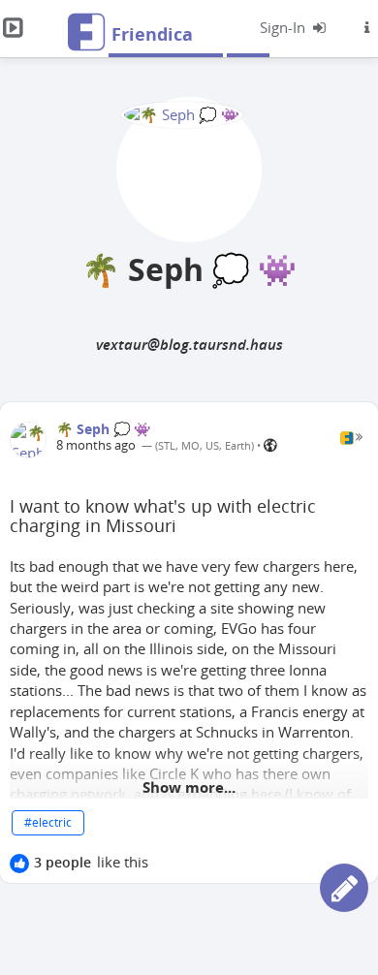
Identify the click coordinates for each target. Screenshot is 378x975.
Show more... (189, 787)
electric (52, 823)
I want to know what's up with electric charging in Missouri (163, 515)
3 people (62, 862)
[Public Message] (270, 445)
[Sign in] (293, 27)
